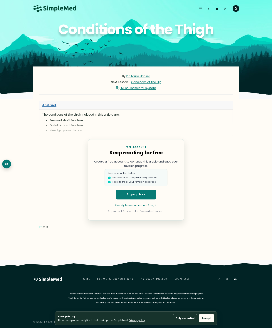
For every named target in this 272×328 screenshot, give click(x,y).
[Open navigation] (201, 9)
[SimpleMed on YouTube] (217, 9)
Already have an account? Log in (136, 205)
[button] (236, 8)
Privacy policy (137, 320)
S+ (7, 164)
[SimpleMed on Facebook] (209, 9)
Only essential (184, 318)
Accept (206, 318)
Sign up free (136, 194)
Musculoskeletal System (138, 88)
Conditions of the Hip (146, 82)
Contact (183, 279)
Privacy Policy (154, 279)
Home (85, 279)
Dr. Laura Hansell (138, 76)
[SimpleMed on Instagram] (226, 9)
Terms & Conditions (115, 279)
